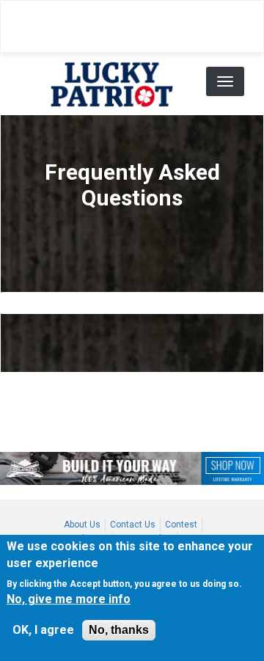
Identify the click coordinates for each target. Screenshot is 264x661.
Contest (181, 524)
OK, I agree (43, 630)
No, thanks (119, 630)
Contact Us (132, 524)
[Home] (112, 83)
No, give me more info (69, 599)
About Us (82, 524)
